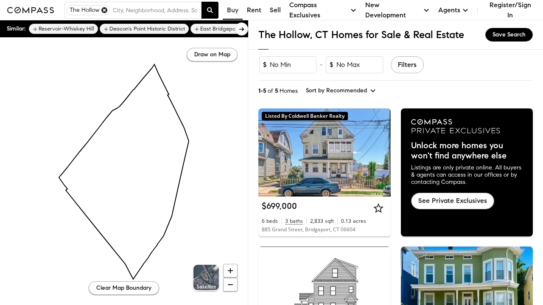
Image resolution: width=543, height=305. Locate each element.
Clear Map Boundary (123, 287)
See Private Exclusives (452, 201)
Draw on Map (212, 54)
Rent (254, 10)
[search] (210, 10)
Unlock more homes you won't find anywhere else (459, 151)
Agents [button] (449, 10)
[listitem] (63, 29)
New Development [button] (385, 10)
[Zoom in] (230, 270)
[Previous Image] (268, 152)
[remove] (104, 10)
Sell (275, 10)
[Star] (378, 208)
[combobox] (155, 10)
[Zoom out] (230, 284)
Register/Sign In (510, 10)
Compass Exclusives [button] (304, 10)
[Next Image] (380, 152)
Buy (232, 10)
